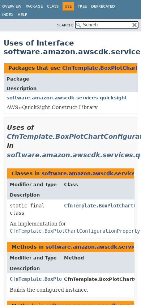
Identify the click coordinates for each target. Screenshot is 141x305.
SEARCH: (65, 25)
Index (7, 15)
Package (34, 6)
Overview (11, 6)
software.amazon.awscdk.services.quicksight (67, 97)
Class (53, 6)
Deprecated (103, 6)
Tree (82, 6)
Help (22, 15)
